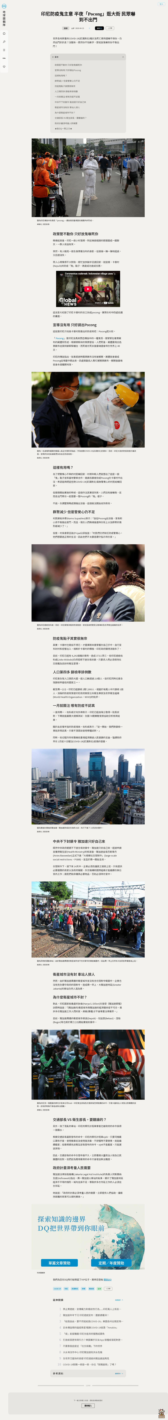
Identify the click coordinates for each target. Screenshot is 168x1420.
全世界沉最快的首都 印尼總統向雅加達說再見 (86, 1358)
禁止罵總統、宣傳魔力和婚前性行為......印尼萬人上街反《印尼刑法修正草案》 (91, 1309)
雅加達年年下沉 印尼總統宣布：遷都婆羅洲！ (86, 1315)
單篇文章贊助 (59, 1262)
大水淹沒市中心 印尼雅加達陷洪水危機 (82, 1352)
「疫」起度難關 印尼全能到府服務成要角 (84, 1333)
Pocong (60, 338)
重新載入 (88, 1406)
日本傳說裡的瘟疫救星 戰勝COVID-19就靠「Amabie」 (90, 1327)
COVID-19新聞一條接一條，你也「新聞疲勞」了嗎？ (89, 1364)
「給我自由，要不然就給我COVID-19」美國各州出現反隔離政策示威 (93, 1321)
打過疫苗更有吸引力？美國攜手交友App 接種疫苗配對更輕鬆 (93, 1340)
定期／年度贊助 (111, 1262)
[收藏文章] (89, 28)
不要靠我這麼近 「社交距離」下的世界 (82, 1346)
